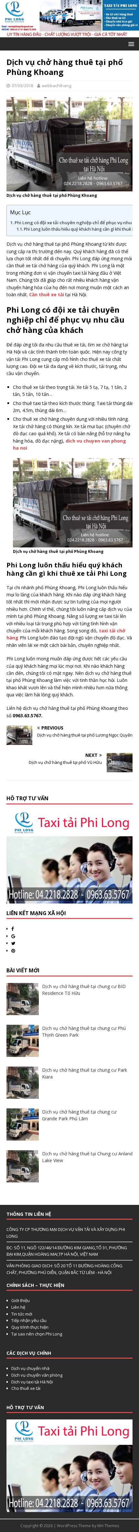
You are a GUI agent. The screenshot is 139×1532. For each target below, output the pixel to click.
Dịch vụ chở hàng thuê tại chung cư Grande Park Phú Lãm (79, 1115)
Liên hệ (18, 1307)
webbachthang (56, 85)
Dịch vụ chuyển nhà (30, 1368)
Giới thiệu (20, 1300)
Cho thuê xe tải (25, 1388)
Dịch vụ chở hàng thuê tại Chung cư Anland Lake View (87, 1157)
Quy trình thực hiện (29, 1327)
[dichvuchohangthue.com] (69, 34)
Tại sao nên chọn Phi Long (36, 1334)
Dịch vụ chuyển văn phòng (36, 1375)
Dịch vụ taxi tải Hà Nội (32, 1382)
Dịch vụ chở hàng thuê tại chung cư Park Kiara (84, 1073)
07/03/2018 (22, 85)
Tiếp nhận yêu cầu (29, 1320)
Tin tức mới (21, 1314)
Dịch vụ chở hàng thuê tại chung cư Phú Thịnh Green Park (84, 1031)
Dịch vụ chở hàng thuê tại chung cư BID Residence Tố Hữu (84, 989)
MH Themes (108, 1525)
